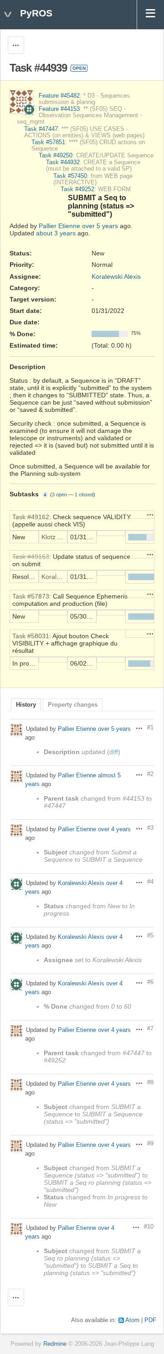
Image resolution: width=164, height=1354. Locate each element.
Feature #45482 (59, 96)
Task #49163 (30, 556)
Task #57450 (70, 176)
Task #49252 (77, 189)
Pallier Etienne (59, 225)
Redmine (55, 1344)
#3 (150, 828)
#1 (150, 727)
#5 (150, 935)
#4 (150, 882)
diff (113, 751)
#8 (150, 1082)
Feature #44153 (59, 109)
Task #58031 (30, 636)
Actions (150, 514)
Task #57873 (30, 596)
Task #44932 (63, 162)
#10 (149, 1227)
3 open (59, 494)
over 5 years (100, 225)
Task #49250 (55, 155)
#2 (150, 774)
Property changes (72, 705)
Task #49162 (30, 517)
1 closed (84, 494)
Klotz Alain (56, 537)
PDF (150, 1320)
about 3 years (56, 233)
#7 (150, 1029)
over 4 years (114, 829)
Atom (132, 1320)
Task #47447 (41, 129)
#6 (150, 982)
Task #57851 (48, 142)
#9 (150, 1143)
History (26, 705)
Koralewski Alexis (116, 276)
